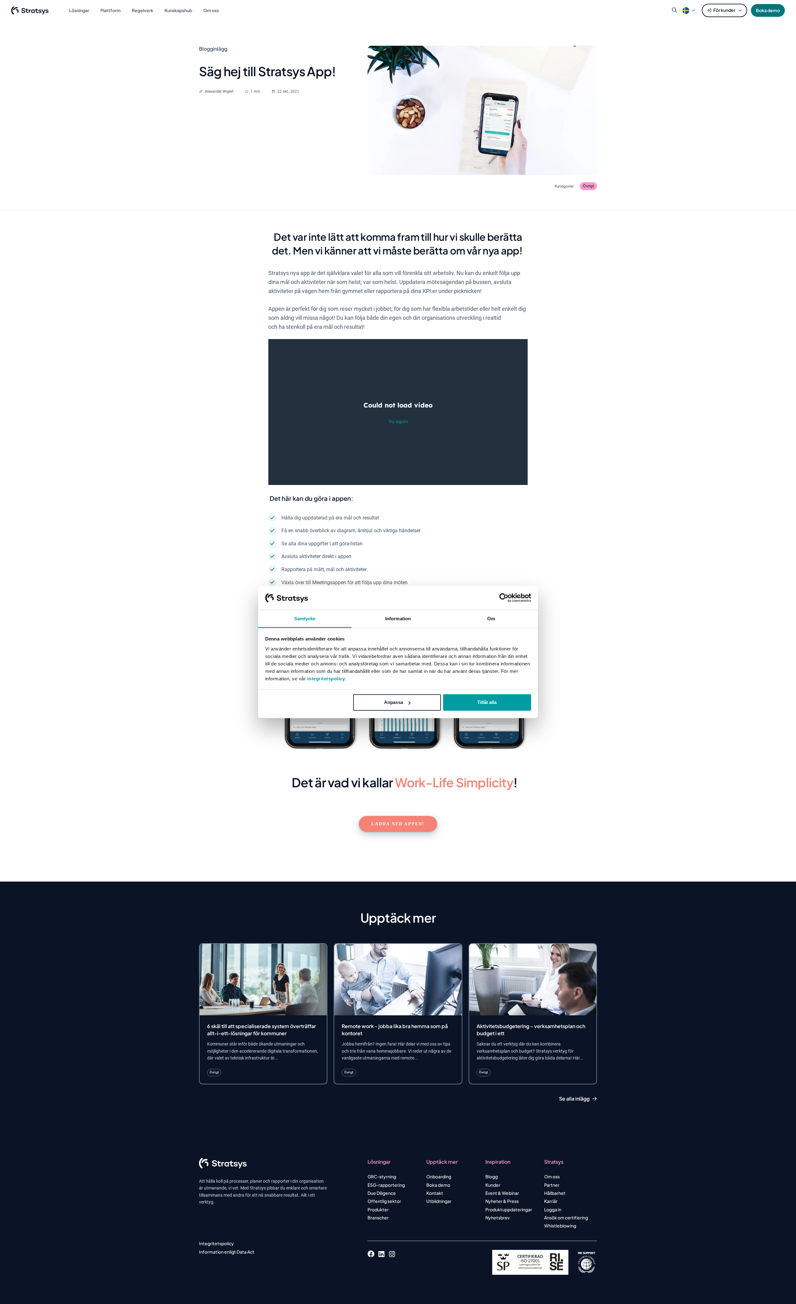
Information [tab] (398, 618)
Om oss (552, 1176)
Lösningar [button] (79, 10)
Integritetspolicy (216, 1243)
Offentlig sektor (384, 1201)
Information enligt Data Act (226, 1252)
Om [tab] (491, 618)
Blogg (491, 1176)
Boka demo (768, 10)
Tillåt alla (487, 702)
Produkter (378, 1209)
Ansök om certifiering (566, 1217)
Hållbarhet (555, 1193)
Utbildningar (438, 1201)
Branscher (378, 1217)
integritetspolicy (326, 678)
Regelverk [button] (142, 10)
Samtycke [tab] (305, 618)
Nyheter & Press (502, 1201)
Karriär (551, 1201)
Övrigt (588, 186)
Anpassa (393, 702)
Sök (674, 10)
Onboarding (438, 1176)
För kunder (724, 10)
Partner (551, 1185)
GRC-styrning (382, 1176)
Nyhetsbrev (497, 1217)
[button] (686, 10)
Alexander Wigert (219, 91)
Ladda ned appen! (397, 824)
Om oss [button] (211, 10)
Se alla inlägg (574, 1099)
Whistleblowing (560, 1225)
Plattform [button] (110, 10)
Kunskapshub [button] (178, 10)
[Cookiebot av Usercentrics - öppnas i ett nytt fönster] (504, 598)
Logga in (552, 1209)
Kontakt (434, 1193)
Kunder (492, 1185)
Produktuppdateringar (508, 1209)
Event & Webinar (502, 1193)
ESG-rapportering (386, 1185)
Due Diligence (382, 1193)
